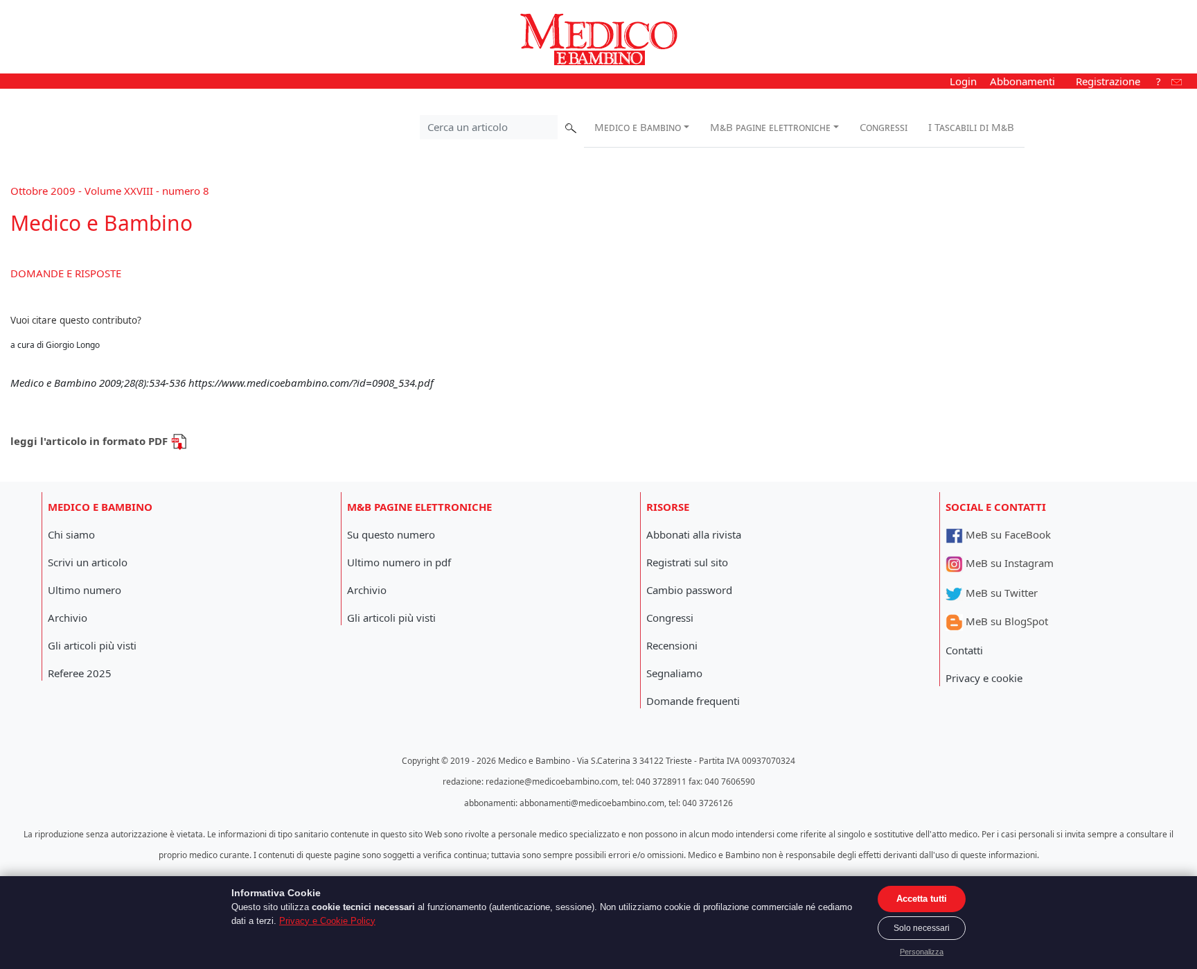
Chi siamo (71, 534)
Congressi (883, 127)
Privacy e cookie (984, 678)
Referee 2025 (80, 673)
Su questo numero (391, 534)
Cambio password (689, 590)
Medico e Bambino (637, 127)
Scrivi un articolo (87, 562)
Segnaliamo (674, 673)
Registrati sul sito (687, 562)
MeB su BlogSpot (1005, 621)
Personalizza (921, 952)
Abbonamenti (1022, 81)
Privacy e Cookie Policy (327, 921)
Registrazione (1108, 81)
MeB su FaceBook (1007, 534)
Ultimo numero (84, 590)
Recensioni (672, 645)
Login (963, 81)
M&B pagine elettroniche (770, 127)
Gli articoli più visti (92, 645)
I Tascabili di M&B (971, 127)
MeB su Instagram (1008, 563)
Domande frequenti (693, 701)
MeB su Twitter (1000, 593)
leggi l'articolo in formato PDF (90, 441)
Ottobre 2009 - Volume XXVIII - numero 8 (109, 191)
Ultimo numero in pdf (399, 562)
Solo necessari (922, 928)
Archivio (67, 618)
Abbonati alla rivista (693, 534)
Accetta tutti (921, 898)
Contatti (964, 650)
